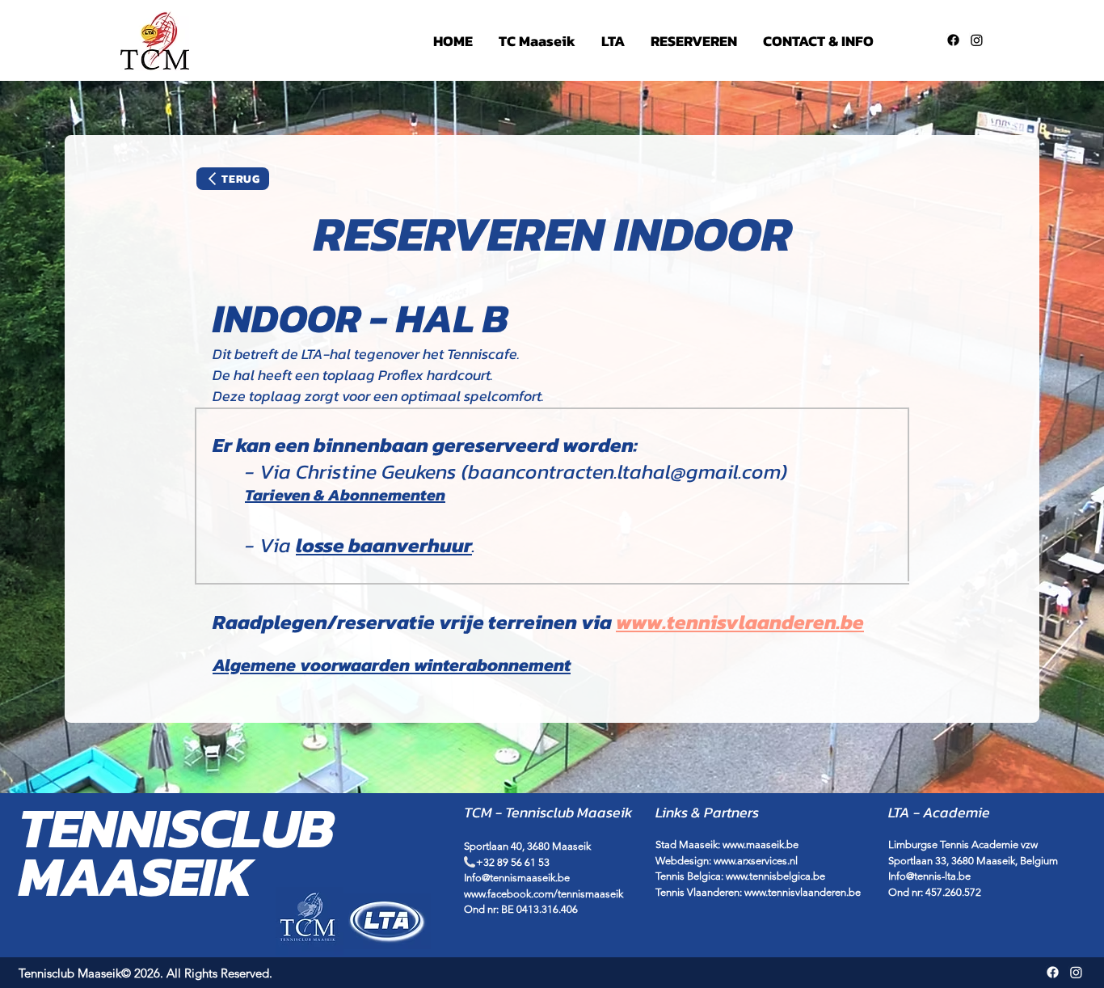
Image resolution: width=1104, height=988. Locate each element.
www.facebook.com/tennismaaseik (543, 894)
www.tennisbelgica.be (775, 876)
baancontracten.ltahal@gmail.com (624, 471)
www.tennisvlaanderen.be (802, 892)
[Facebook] (953, 40)
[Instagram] (976, 40)
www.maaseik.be (761, 844)
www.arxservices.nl (756, 861)
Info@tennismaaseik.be (517, 878)
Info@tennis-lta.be (929, 876)
